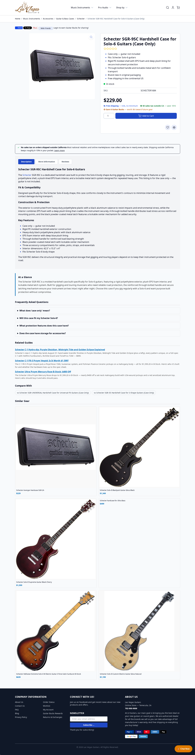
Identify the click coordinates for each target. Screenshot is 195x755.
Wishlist (46, 706)
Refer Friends (46, 28)
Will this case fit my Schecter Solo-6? (38, 318)
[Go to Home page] (27, 7)
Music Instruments (80, 7)
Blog (17, 713)
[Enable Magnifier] (91, 37)
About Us (19, 702)
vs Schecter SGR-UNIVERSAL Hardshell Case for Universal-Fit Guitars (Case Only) (53, 392)
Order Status (49, 702)
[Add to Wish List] (167, 127)
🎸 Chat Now (183, 749)
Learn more (59, 150)
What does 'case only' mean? (34, 310)
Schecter (81, 18)
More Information (46, 161)
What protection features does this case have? (44, 325)
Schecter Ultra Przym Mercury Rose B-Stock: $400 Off (43, 371)
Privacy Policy (21, 717)
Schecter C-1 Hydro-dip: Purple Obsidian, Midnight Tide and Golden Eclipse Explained (60, 349)
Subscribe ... (88, 725)
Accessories (48, 18)
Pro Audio (103, 7)
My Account (48, 709)
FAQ (17, 709)
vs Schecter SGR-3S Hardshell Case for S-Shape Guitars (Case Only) (124, 392)
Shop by (120, 7)
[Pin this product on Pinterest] (35, 27)
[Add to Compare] (174, 127)
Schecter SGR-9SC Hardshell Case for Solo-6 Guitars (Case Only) (116, 18)
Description (26, 161)
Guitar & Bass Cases (65, 18)
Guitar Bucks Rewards (53, 713)
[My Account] (172, 7)
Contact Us (20, 706)
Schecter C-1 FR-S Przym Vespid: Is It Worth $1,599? (42, 360)
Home (17, 18)
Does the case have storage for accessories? (42, 333)
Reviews (65, 161)
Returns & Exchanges (52, 717)
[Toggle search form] (167, 7)
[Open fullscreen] (62, 66)
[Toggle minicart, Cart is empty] (178, 7)
